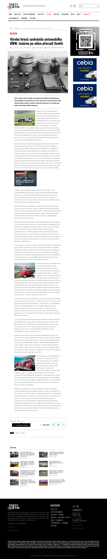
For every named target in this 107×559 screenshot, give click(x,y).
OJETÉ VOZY (54, 515)
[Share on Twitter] (58, 425)
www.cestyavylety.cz (13, 530)
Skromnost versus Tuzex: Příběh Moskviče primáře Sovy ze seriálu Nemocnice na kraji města (57, 481)
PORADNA (61, 515)
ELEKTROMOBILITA (55, 523)
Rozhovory (19, 173)
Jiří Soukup (27, 48)
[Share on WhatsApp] (63, 425)
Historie (22, 433)
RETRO (68, 517)
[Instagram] (74, 6)
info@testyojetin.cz (77, 522)
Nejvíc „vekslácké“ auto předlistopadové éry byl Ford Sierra (56, 463)
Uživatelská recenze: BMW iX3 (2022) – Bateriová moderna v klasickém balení (56, 454)
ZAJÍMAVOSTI (59, 520)
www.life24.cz (11, 527)
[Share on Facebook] (53, 425)
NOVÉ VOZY (54, 517)
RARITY (53, 520)
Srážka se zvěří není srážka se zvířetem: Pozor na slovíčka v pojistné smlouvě (56, 472)
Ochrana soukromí (77, 525)
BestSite (63, 555)
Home (11, 28)
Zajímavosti (17, 28)
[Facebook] (71, 6)
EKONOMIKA (65, 523)
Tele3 (75, 555)
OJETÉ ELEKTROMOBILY (57, 512)
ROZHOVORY (61, 517)
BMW (17, 433)
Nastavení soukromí (78, 528)
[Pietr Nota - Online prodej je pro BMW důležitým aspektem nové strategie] (25, 178)
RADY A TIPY (54, 509)
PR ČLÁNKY (54, 526)
